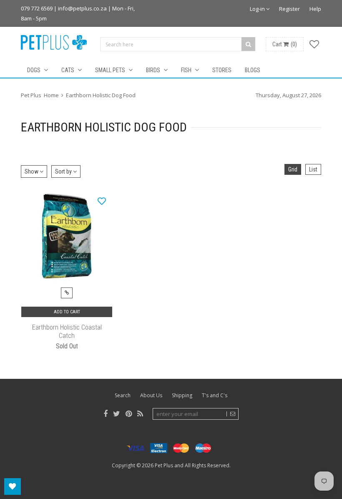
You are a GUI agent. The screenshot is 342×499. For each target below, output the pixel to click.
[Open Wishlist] (12, 486)
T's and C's (214, 395)
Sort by (64, 171)
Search (123, 395)
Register (289, 9)
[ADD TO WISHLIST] (101, 200)
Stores (221, 70)
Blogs (252, 70)
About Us (151, 395)
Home (51, 95)
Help (315, 9)
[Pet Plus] (54, 42)
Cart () (284, 44)
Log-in (258, 9)
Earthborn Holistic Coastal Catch (67, 331)
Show (32, 171)
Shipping (182, 395)
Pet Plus (164, 465)
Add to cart (67, 312)
